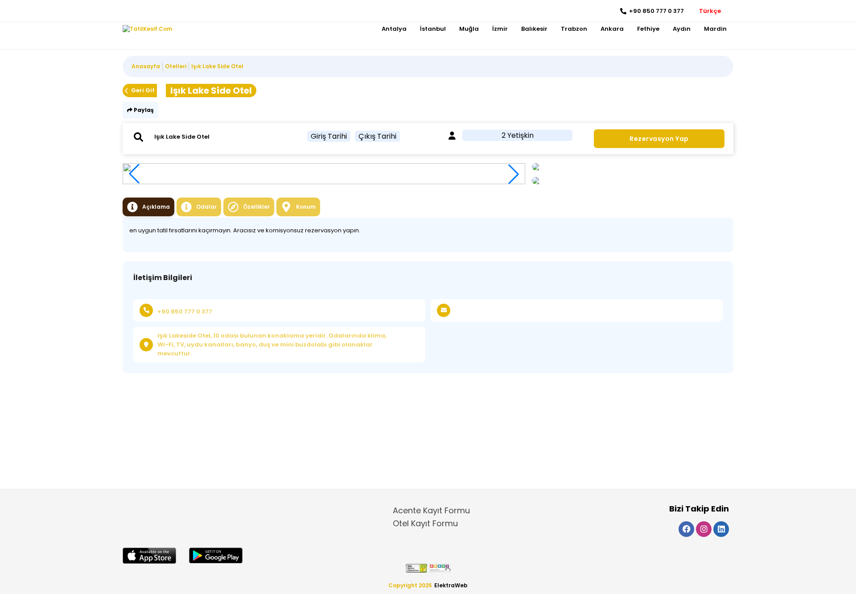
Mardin (715, 29)
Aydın (682, 29)
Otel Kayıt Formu (425, 523)
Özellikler (256, 206)
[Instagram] (143, 11)
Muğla (469, 29)
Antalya (394, 29)
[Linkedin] (156, 11)
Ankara (612, 29)
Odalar (206, 206)
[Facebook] (129, 11)
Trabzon (574, 29)
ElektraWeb (451, 585)
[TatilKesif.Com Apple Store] (149, 556)
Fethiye (648, 29)
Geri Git (143, 90)
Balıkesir (534, 29)
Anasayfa (146, 66)
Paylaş (143, 110)
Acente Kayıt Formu (431, 510)
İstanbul (433, 29)
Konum (306, 206)
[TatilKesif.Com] (147, 29)
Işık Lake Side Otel (217, 66)
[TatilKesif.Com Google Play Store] (216, 555)
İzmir (500, 29)
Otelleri (175, 66)
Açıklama (156, 206)
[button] (513, 174)
